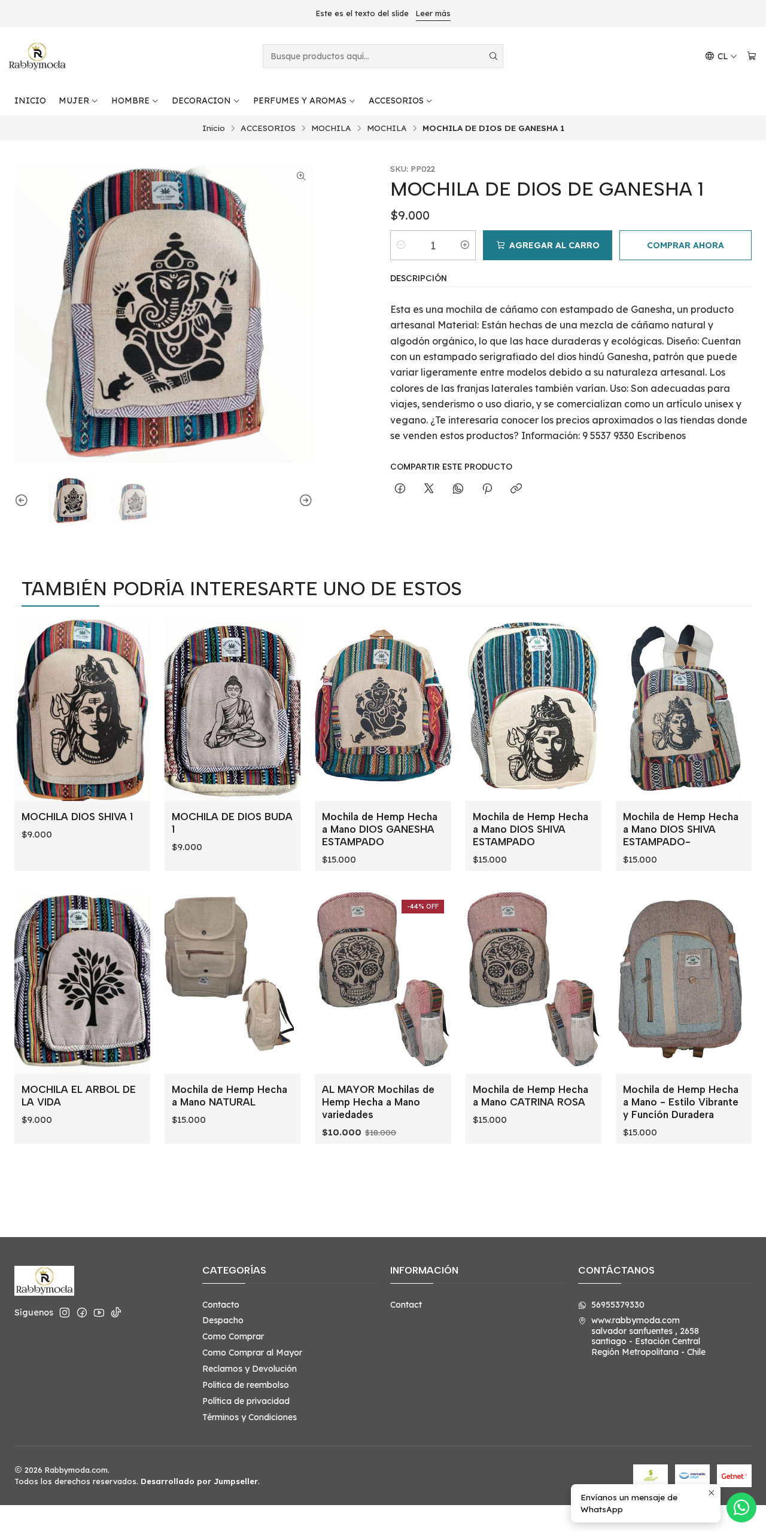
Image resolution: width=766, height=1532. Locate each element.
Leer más (433, 13)
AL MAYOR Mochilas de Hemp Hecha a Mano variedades (378, 1101)
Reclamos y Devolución (249, 1368)
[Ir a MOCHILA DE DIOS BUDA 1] (232, 710)
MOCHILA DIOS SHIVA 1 (77, 817)
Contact (406, 1304)
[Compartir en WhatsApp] (458, 489)
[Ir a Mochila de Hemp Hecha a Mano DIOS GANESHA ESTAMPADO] (383, 710)
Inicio (213, 128)
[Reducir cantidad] (401, 245)
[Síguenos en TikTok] (116, 1312)
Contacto (220, 1304)
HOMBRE (130, 100)
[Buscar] (493, 56)
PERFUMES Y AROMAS (299, 100)
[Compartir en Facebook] (400, 489)
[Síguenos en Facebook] (82, 1312)
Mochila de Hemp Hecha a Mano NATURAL (229, 1095)
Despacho (223, 1320)
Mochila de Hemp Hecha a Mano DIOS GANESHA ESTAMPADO (379, 829)
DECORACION (201, 100)
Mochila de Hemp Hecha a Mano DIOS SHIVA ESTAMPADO (530, 829)
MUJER (74, 100)
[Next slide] (304, 500)
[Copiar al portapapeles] (516, 489)
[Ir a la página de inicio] (37, 56)
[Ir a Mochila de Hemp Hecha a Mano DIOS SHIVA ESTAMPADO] (533, 710)
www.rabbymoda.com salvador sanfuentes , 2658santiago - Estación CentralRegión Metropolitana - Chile (648, 1336)
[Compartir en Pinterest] (487, 489)
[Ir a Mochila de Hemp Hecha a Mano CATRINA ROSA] (533, 983)
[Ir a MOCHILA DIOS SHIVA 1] (82, 710)
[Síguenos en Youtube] (99, 1312)
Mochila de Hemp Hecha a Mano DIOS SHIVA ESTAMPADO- (680, 829)
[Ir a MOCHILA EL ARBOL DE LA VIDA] (82, 983)
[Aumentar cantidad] (465, 245)
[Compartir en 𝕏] (429, 489)
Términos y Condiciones (249, 1417)
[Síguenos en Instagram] (65, 1312)
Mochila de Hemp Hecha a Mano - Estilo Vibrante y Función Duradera (680, 1101)
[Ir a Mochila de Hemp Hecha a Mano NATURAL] (232, 983)
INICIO (30, 100)
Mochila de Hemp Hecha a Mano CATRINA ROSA (530, 1095)
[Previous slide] (23, 500)
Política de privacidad (246, 1401)
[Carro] (751, 56)
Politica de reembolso (245, 1384)
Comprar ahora (685, 245)
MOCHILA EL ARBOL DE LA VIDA (79, 1095)
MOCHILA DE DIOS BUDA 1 (232, 823)
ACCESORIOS (396, 100)
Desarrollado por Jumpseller (199, 1481)
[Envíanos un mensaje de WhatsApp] (741, 1507)
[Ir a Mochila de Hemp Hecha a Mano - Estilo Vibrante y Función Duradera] (684, 983)
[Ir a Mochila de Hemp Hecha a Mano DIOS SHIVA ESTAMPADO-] (684, 710)
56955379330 (618, 1304)
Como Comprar (233, 1336)
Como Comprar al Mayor (252, 1352)
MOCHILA (331, 128)
